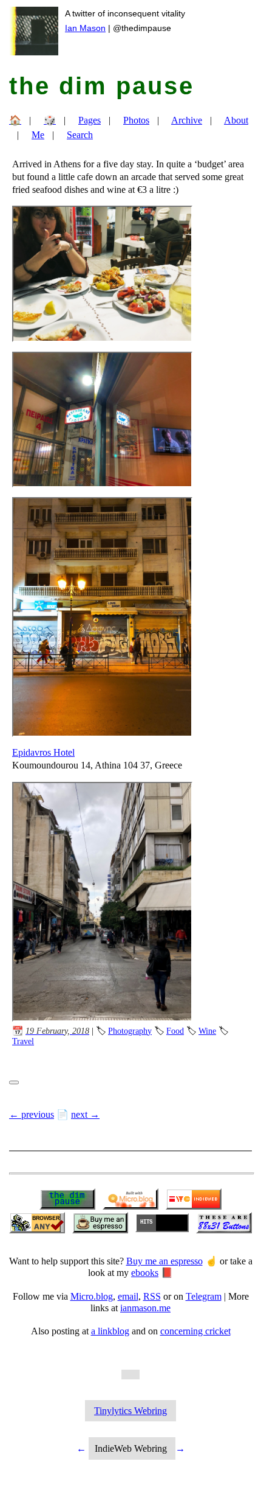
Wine (207, 1031)
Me (38, 135)
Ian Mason (85, 28)
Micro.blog (91, 1296)
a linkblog (110, 1331)
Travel (23, 1041)
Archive (186, 120)
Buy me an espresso (164, 1261)
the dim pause (101, 85)
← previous (31, 1114)
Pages (89, 120)
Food (175, 1031)
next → (85, 1114)
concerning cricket (195, 1331)
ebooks (144, 1272)
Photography (130, 1031)
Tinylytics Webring (130, 1411)
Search (80, 135)
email (128, 1296)
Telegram (204, 1296)
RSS (152, 1296)
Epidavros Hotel (43, 752)
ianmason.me (145, 1308)
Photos (136, 120)
